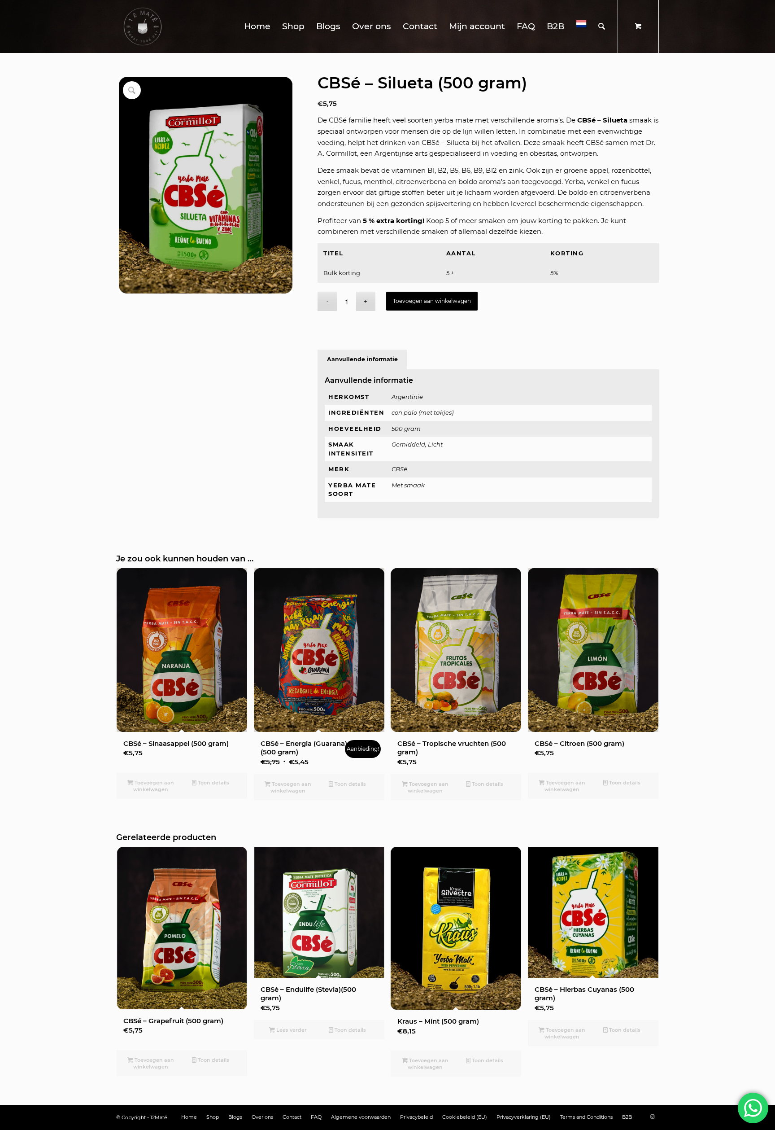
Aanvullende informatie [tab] (362, 359)
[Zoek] (601, 26)
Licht (435, 444)
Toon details (212, 783)
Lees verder (291, 1030)
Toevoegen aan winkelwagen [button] (153, 786)
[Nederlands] (581, 26)
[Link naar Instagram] (652, 1116)
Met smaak (408, 485)
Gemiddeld (408, 444)
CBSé (399, 469)
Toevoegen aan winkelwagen (432, 301)
